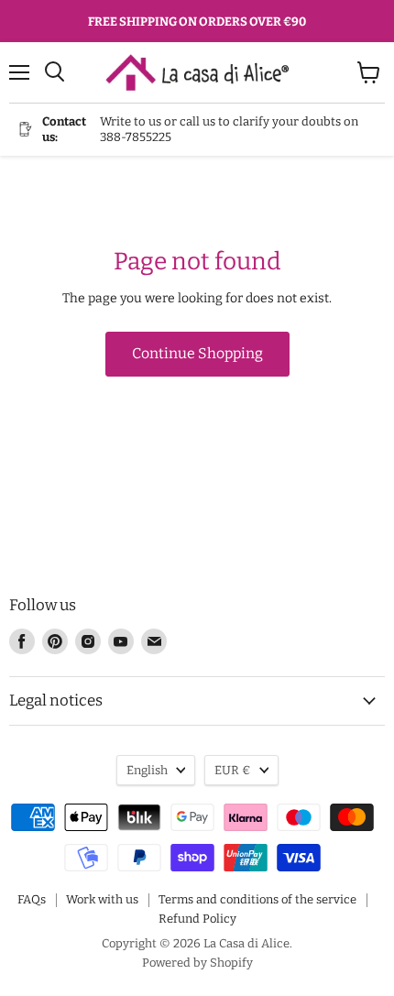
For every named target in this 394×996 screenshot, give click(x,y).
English (147, 770)
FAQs (31, 899)
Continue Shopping (197, 353)
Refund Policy (197, 918)
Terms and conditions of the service (257, 899)
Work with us (102, 899)
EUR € (232, 770)
